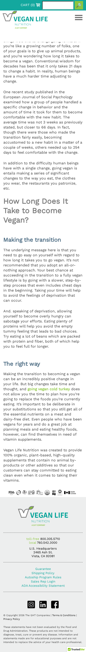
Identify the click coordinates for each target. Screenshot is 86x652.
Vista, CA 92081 (43, 556)
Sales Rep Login (43, 581)
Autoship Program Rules (43, 577)
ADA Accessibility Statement (43, 586)
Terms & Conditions (63, 615)
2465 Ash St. (43, 552)
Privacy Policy (11, 619)
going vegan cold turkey (49, 389)
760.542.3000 (47, 543)
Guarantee (43, 569)
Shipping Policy (43, 573)
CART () (28, 5)
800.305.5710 (50, 539)
